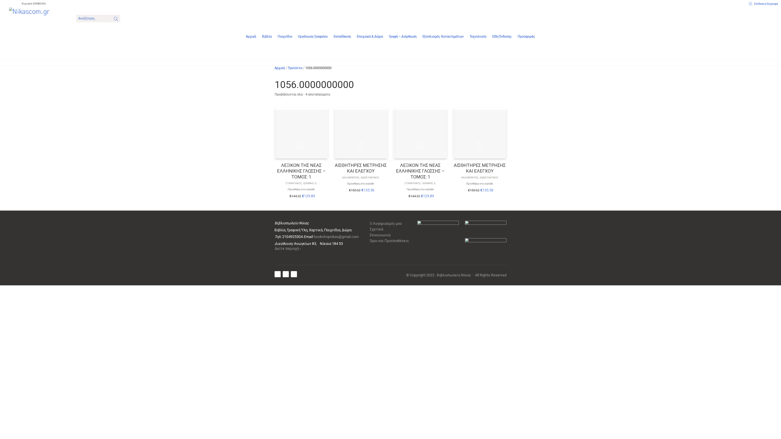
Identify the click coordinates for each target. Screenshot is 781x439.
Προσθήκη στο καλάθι (301, 189)
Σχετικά (376, 229)
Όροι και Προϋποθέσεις (389, 241)
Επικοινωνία (380, 235)
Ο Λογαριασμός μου (386, 223)
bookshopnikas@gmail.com (336, 237)
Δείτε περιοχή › (288, 248)
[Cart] (128, 18)
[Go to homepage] (39, 18)
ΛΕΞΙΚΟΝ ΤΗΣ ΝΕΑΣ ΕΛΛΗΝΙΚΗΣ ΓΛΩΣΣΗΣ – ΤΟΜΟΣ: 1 (301, 171)
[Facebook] (278, 274)
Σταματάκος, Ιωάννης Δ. (301, 183)
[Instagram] (294, 274)
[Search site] (116, 20)
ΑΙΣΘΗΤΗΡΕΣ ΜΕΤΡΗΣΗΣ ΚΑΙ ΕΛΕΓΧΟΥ (361, 168)
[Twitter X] (286, 274)
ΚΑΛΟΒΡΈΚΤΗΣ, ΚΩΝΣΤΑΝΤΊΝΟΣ (360, 177)
